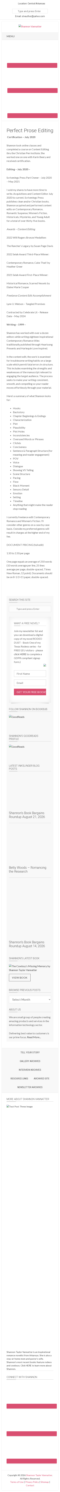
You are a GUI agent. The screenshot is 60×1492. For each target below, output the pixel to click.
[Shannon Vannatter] (30, 26)
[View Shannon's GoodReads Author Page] (30, 752)
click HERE (20, 654)
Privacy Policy (32, 1482)
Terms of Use (17, 1482)
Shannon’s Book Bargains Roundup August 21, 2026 (27, 815)
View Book (20, 977)
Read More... (34, 1037)
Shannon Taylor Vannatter (39, 1475)
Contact (30, 1485)
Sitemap (45, 1482)
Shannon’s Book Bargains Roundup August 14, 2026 (27, 944)
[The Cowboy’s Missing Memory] (30, 968)
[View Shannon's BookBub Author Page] (30, 722)
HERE (29, 1365)
